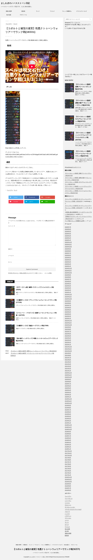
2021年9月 (68, 353)
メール (11, 255)
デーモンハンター (70, 507)
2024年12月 (68, 268)
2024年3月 (68, 288)
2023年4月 (68, 312)
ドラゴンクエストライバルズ (73, 509)
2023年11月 (68, 296)
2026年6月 (68, 229)
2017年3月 (68, 470)
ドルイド (67, 511)
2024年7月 (68, 279)
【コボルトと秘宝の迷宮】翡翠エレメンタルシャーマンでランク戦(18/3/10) (33, 351)
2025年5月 (68, 257)
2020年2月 (68, 394)
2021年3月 (68, 366)
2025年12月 (68, 242)
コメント (11, 226)
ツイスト (67, 503)
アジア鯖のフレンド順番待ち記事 (74, 221)
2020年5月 (68, 388)
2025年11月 (68, 244)
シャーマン (68, 500)
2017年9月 (68, 457)
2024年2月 (68, 290)
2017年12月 (68, 451)
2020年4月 (68, 390)
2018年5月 (68, 440)
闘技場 (23, 11)
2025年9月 (68, 249)
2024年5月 (68, 283)
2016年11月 (68, 479)
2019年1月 (68, 423)
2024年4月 (68, 285)
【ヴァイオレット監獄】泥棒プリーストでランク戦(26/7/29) (83, 87)
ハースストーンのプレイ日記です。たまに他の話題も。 (46, 552)
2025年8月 (68, 251)
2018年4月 (68, 442)
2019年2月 (68, 420)
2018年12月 (68, 425)
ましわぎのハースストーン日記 (15, 3)
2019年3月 (68, 418)
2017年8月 (68, 459)
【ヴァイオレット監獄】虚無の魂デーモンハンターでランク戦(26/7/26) (83, 103)
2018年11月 (68, 427)
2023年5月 (68, 309)
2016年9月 (68, 483)
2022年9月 (68, 327)
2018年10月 (68, 429)
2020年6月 (68, 386)
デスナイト (68, 505)
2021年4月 (68, 364)
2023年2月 (68, 316)
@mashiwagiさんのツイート (73, 167)
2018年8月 (68, 433)
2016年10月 (68, 481)
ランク (38, 11)
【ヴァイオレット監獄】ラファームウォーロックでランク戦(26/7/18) (83, 153)
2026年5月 (68, 231)
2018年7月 (68, 436)
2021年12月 (68, 346)
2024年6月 (68, 281)
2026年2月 (68, 238)
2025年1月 (68, 266)
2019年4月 (68, 416)
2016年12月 (68, 477)
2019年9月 (68, 405)
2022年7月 (68, 331)
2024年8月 (68, 277)
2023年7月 (68, 305)
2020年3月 (68, 392)
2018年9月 (68, 431)
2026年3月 (68, 235)
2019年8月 (68, 407)
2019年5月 (68, 414)
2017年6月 (68, 464)
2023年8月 (68, 303)
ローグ (67, 524)
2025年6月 (68, 255)
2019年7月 (68, 409)
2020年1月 (68, 396)
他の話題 (8, 14)
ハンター (67, 514)
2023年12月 (68, 294)
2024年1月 (68, 292)
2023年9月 (68, 301)
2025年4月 (68, 259)
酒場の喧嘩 (9, 11)
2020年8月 (68, 381)
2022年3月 (68, 340)
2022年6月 (68, 333)
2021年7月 (68, 357)
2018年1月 (68, 449)
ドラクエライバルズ (81, 11)
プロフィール (23, 14)
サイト (10, 262)
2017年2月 (68, 473)
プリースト (68, 518)
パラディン (68, 516)
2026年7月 (68, 227)
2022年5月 (68, 336)
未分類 (67, 531)
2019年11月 (68, 401)
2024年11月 (68, 270)
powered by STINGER (63, 557)
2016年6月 (68, 490)
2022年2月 (68, 342)
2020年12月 (68, 372)
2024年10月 (68, 272)
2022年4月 (68, 338)
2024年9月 (68, 275)
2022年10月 (68, 325)
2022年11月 (68, 322)
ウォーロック (68, 498)
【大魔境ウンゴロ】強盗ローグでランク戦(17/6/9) (32, 325)
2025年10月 (68, 246)
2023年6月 (68, 307)
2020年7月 (68, 383)
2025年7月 (68, 253)
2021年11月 (68, 349)
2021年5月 (68, 362)
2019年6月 (68, 412)
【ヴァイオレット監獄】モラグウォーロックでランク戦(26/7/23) (83, 119)
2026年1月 (68, 240)
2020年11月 (68, 375)
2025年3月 (68, 262)
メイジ (67, 520)
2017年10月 (68, 455)
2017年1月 (68, 475)
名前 (10, 249)
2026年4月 (68, 233)
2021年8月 (68, 355)
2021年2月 (68, 368)
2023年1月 (68, 318)
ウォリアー (10, 190)
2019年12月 (68, 399)
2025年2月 (68, 264)
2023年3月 (68, 314)
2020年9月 (68, 379)
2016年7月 (68, 488)
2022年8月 (68, 329)
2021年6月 (68, 359)
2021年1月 (68, 370)
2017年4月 (68, 468)
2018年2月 (68, 446)
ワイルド (52, 11)
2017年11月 (68, 453)
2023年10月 (68, 299)
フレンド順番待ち (67, 11)
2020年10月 (68, 377)
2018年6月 (68, 438)
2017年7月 (68, 462)
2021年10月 (68, 351)
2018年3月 (68, 444)
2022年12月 (68, 320)
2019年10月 (68, 403)
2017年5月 (68, 466)
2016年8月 (68, 486)
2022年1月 (68, 344)
